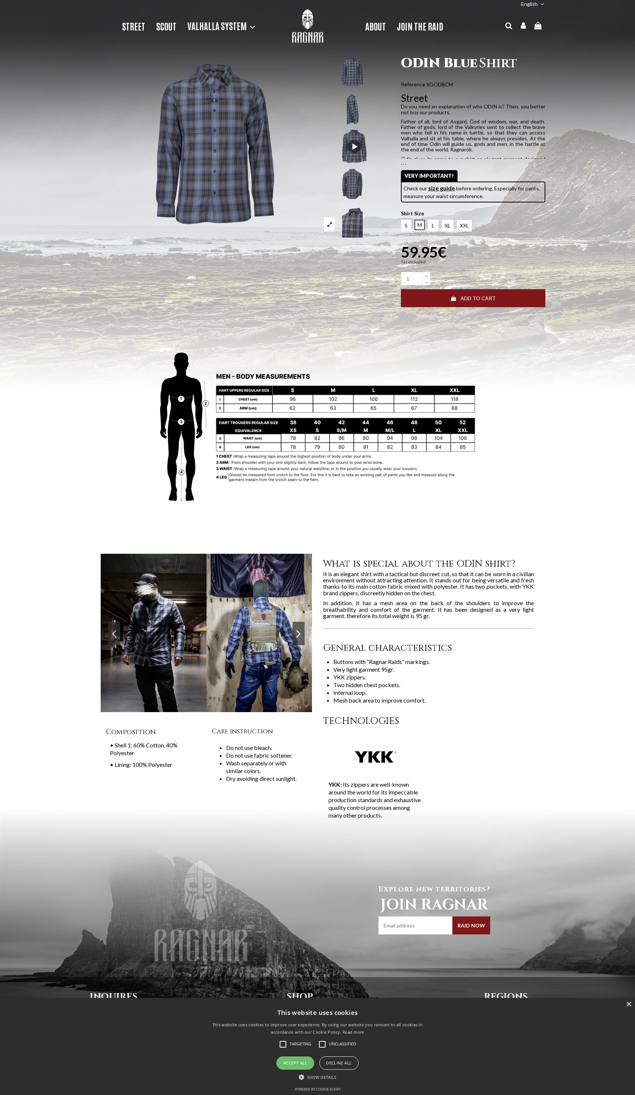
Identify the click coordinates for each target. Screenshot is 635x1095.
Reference (413, 84)
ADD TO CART (478, 298)
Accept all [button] (295, 1063)
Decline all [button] (339, 1063)
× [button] (628, 1004)
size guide (441, 187)
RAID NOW (471, 925)
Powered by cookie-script (318, 1089)
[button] (218, 26)
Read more (353, 1032)
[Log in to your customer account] (523, 26)
